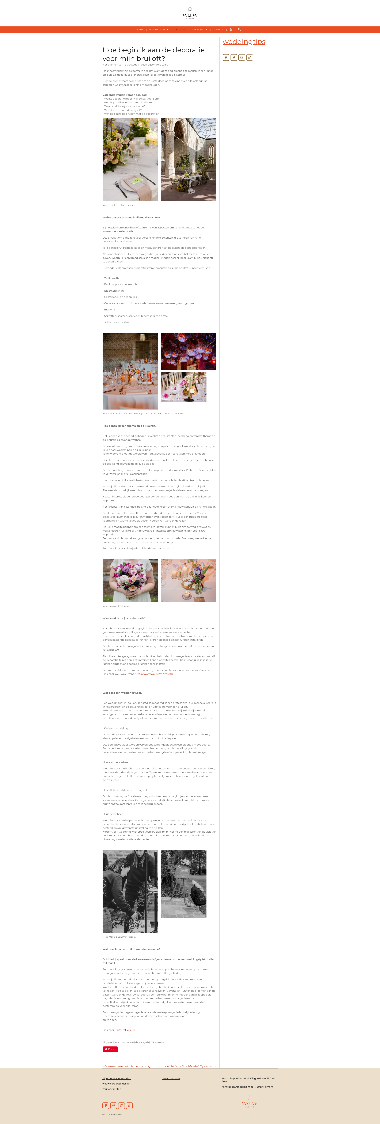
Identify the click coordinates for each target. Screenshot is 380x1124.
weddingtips (244, 41)
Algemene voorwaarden (116, 1078)
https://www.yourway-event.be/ (154, 673)
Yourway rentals (111, 1088)
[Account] (231, 29)
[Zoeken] (239, 29)
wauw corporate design (116, 1083)
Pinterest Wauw (125, 1029)
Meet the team (171, 1078)
